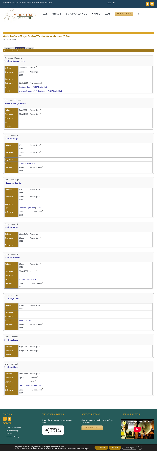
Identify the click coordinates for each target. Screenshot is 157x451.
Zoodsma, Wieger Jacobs (14, 61)
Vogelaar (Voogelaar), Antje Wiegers (32, 91)
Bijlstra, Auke (24, 163)
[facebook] (147, 4)
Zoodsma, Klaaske (12, 257)
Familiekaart (10, 48)
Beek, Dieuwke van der (28, 386)
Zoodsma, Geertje (13, 183)
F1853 (38, 208)
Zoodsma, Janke (11, 227)
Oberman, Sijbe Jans (27, 208)
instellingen (85, 449)
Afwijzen (115, 448)
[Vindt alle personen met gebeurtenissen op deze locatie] (36, 68)
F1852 (32, 163)
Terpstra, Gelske (25, 320)
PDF (18, 51)
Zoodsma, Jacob (25, 87)
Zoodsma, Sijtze (11, 367)
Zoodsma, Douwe (11, 299)
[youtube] (152, 4)
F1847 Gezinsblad (40, 87)
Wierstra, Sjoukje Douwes (15, 103)
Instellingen (129, 448)
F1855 (34, 320)
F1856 (40, 386)
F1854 (33, 279)
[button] (138, 13)
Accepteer (101, 448)
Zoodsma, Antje (11, 138)
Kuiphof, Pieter (24, 279)
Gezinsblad (21, 48)
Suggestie (30, 48)
